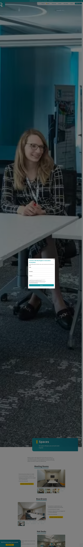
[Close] (54, 259)
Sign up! (41, 285)
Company (30, 275)
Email (30, 267)
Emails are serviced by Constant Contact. (33, 282)
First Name (31, 271)
